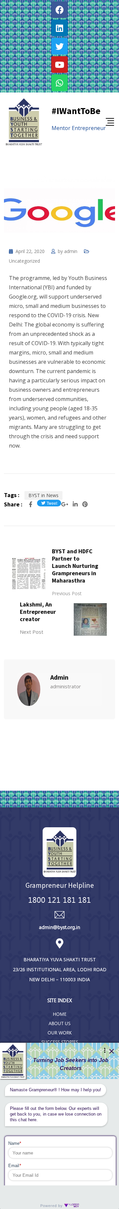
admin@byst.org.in (59, 927)
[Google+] (65, 504)
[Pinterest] (85, 504)
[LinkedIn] (76, 504)
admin (70, 251)
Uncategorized (24, 261)
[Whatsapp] (59, 82)
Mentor (61, 128)
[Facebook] (59, 9)
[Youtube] (59, 64)
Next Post (31, 631)
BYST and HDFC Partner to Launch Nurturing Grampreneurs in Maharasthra (75, 565)
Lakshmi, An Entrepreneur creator (38, 612)
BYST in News (43, 495)
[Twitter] (59, 46)
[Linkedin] (59, 28)
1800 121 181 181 (59, 899)
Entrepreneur (89, 128)
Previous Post (67, 593)
